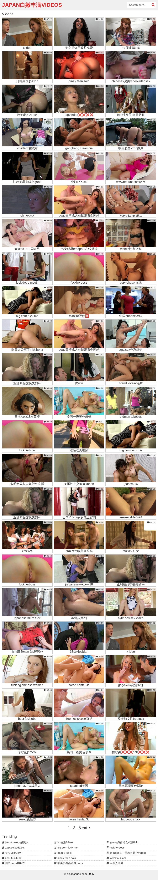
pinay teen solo (66, 857)
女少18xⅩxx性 (13, 852)
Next (83, 827)
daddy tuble (64, 852)
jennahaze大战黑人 (16, 842)
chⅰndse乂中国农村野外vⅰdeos (127, 852)
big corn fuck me (67, 847)
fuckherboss (116, 847)
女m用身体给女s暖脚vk (123, 842)
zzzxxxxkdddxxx (14, 847)
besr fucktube (13, 857)
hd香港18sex (65, 842)
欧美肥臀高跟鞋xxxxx (70, 863)
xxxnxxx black (117, 857)
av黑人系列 (116, 863)
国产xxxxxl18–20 (14, 863)
